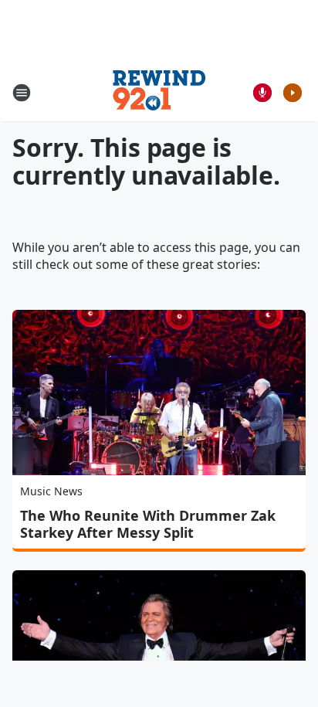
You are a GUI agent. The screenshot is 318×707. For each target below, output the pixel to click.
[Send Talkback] (262, 92)
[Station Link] (159, 92)
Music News (51, 491)
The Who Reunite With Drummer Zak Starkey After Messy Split (148, 524)
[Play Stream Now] (292, 92)
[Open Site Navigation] (21, 92)
